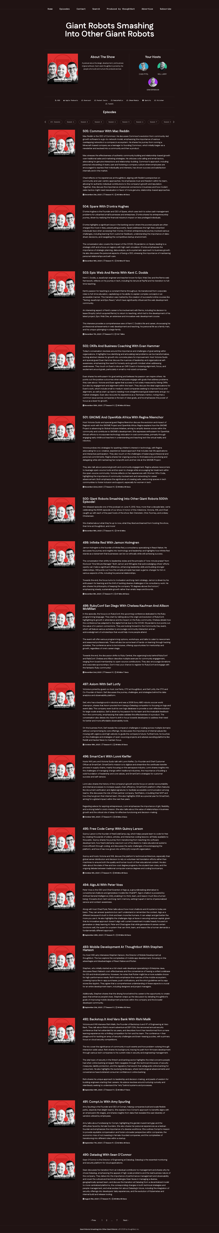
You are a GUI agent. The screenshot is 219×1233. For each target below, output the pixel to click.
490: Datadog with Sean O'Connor (107, 1155)
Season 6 (139, 122)
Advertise (147, 9)
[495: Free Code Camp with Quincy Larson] (61, 840)
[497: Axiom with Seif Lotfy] (61, 696)
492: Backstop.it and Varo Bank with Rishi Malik (117, 1019)
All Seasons (55, 122)
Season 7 (153, 122)
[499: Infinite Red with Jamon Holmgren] (61, 554)
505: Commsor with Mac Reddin (106, 131)
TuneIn (110, 104)
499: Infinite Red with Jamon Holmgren (111, 543)
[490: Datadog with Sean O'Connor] (61, 1166)
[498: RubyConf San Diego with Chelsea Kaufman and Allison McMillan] (61, 617)
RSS (58, 100)
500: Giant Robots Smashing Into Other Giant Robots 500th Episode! (125, 500)
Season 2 (84, 122)
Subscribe (165, 9)
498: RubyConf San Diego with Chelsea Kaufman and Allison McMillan (126, 607)
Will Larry (162, 74)
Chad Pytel (143, 74)
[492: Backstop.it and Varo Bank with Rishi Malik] (61, 1031)
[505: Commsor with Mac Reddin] (61, 143)
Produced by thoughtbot (121, 9)
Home (50, 9)
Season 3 (98, 122)
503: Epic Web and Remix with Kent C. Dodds (115, 273)
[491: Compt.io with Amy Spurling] (61, 1113)
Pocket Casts (102, 100)
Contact (81, 9)
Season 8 (167, 122)
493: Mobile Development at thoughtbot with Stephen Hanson (123, 948)
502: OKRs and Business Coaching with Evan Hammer (121, 346)
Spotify (148, 100)
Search (96, 9)
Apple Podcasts (72, 100)
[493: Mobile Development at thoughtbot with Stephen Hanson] (61, 959)
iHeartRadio (134, 100)
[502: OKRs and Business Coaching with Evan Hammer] (61, 358)
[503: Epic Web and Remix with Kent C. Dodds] (61, 284)
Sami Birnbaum (153, 90)
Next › (125, 1220)
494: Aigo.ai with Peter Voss (103, 885)
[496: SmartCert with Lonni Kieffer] (61, 768)
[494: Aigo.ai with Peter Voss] (61, 896)
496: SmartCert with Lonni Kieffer (107, 756)
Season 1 (70, 122)
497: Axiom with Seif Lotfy (102, 684)
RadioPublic (118, 100)
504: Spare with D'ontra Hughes (106, 206)
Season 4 (112, 122)
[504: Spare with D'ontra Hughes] (61, 218)
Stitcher (160, 100)
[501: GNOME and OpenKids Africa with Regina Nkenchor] (61, 429)
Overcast (87, 100)
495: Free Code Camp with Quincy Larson (113, 829)
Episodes (65, 9)
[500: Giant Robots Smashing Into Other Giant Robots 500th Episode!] (61, 510)
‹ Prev (93, 1220)
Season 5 (125, 122)
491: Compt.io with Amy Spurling (106, 1102)
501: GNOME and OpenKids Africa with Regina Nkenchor (123, 417)
